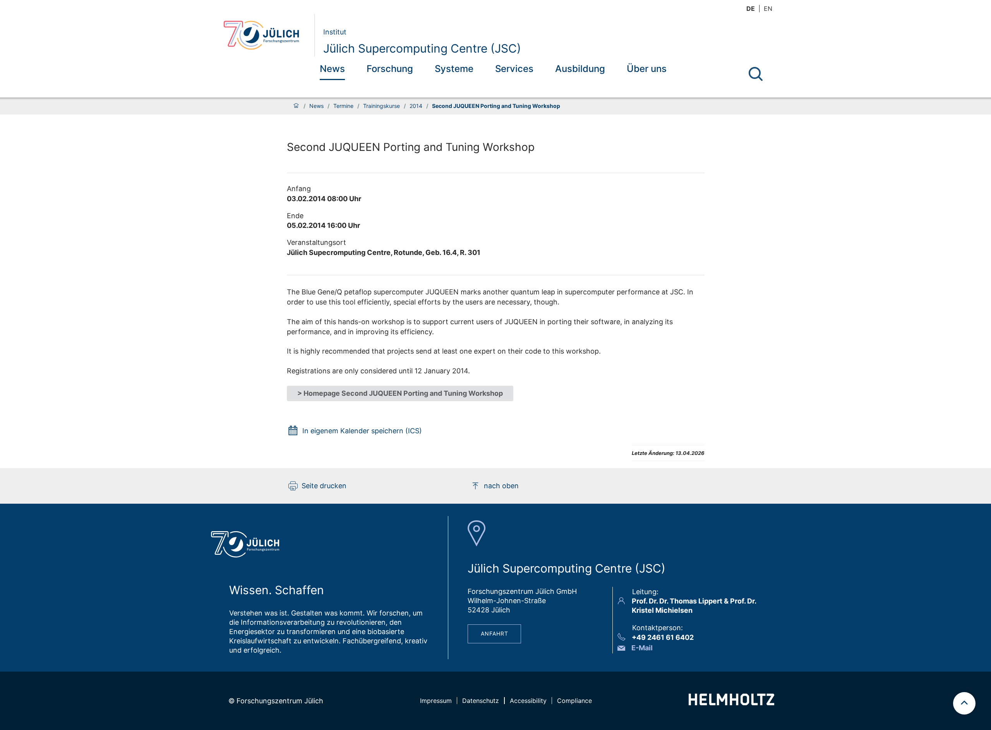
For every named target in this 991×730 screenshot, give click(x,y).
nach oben (501, 486)
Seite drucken (324, 486)
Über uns (647, 68)
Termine (343, 106)
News (332, 68)
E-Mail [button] (642, 648)
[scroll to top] (964, 703)
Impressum (436, 700)
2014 (416, 106)
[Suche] (756, 74)
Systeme (454, 68)
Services (514, 68)
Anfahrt (494, 633)
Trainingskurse (381, 106)
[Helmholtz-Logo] (731, 703)
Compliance (574, 700)
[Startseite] (296, 106)
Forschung (390, 68)
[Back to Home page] (266, 35)
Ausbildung (580, 68)
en (768, 8)
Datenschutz (480, 700)
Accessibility (528, 700)
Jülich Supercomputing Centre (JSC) (422, 48)
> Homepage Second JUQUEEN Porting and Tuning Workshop (400, 393)
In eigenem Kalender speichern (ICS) (362, 431)
